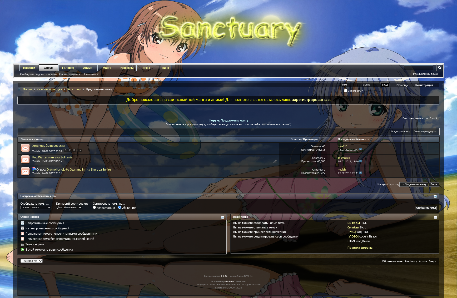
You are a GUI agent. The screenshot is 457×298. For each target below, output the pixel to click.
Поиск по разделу (423, 131)
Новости (29, 68)
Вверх (434, 184)
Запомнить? (355, 90)
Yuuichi (36, 151)
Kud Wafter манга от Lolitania (52, 157)
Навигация (89, 74)
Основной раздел (49, 89)
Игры (146, 68)
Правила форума (360, 248)
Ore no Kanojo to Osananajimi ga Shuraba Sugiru (79, 170)
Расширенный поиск (425, 73)
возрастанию (105, 208)
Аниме (87, 68)
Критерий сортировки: (72, 204)
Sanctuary (74, 89)
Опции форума (68, 74)
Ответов (296, 139)
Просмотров (310, 139)
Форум (48, 68)
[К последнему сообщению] (360, 150)
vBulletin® (229, 281)
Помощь (402, 85)
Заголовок (27, 139)
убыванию (128, 208)
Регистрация (424, 85)
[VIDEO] (353, 236)
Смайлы (353, 227)
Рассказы (127, 68)
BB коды (354, 223)
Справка (51, 74)
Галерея (68, 68)
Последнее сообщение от (353, 139)
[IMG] (352, 232)
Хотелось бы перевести (48, 146)
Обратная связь (392, 261)
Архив (423, 261)
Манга (107, 68)
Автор (39, 139)
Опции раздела (399, 131)
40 (323, 146)
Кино (165, 68)
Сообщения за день (32, 74)
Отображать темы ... (34, 204)
